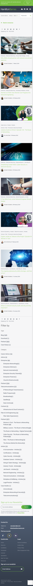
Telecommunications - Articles (13, 476)
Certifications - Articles (11, 453)
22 (16, 29)
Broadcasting (8, 396)
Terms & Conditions (22, 542)
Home (2, 542)
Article (4, 446)
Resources (3, 560)
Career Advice (4, 15)
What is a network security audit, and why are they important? (16, 307)
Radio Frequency (9, 393)
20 (10, 29)
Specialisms (4, 555)
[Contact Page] (27, 9)
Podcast (9, 125)
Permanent (3, 550)
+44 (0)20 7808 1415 (15, 526)
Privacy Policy (20, 512)
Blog (4, 335)
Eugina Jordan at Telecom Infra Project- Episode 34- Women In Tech (16, 237)
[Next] (19, 29)
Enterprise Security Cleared (12, 373)
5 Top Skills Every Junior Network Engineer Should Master (16, 200)
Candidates (3, 547)
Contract (4, 406)
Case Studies (6, 486)
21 (13, 29)
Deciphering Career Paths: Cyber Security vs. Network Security (14, 165)
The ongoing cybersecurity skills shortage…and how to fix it (16, 272)
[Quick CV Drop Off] (22, 9)
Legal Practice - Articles (11, 482)
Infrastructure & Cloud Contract (13, 409)
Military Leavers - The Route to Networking (17, 428)
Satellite (6, 399)
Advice (11, 15)
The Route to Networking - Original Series (17, 431)
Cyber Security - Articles (21, 268)
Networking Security (5, 303)
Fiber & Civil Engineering (9, 413)
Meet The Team (4, 558)
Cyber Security (27, 162)
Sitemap (2, 583)
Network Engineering (5, 231)
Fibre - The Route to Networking (14, 440)
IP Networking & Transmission (13, 390)
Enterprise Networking (10, 55)
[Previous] (2, 29)
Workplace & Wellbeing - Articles (22, 90)
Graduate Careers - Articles (12, 459)
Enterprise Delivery (9, 367)
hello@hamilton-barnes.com (17, 528)
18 (4, 29)
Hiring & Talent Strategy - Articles (22, 55)
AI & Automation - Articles (12, 449)
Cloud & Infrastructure (10, 380)
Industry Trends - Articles (12, 466)
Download (5, 338)
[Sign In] (24, 9)
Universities (7, 489)
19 (7, 29)
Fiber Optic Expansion (10, 416)
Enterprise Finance (9, 377)
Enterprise (3, 55)
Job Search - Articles (10, 469)
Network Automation (10, 370)
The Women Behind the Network (14, 443)
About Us (3, 545)
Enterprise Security (20, 162)
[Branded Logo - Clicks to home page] (8, 9)
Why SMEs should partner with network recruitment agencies (16, 59)
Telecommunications (19, 231)
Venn (31, 580)
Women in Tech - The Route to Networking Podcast (11, 127)
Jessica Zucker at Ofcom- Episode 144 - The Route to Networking (16, 131)
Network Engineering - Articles (22, 197)
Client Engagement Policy (23, 550)
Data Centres (8, 403)
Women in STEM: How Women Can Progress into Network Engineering (15, 94)
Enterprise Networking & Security (14, 492)
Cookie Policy (20, 545)
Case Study (6, 345)
